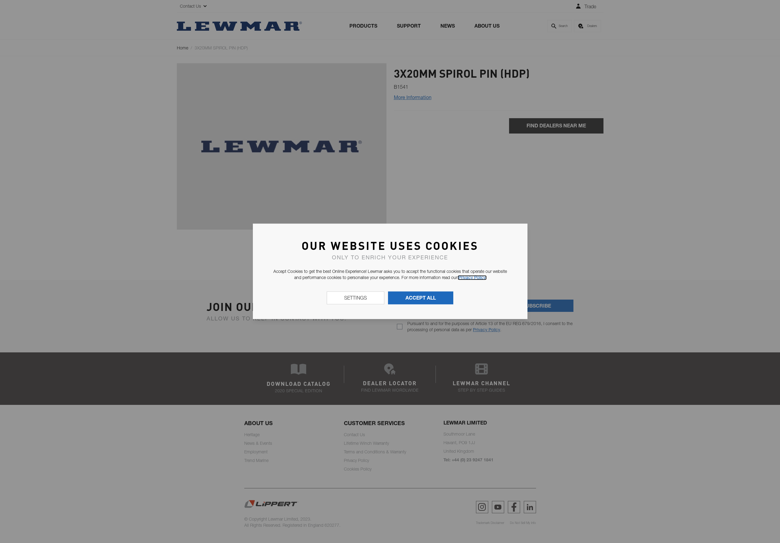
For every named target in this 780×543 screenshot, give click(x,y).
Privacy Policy (472, 277)
